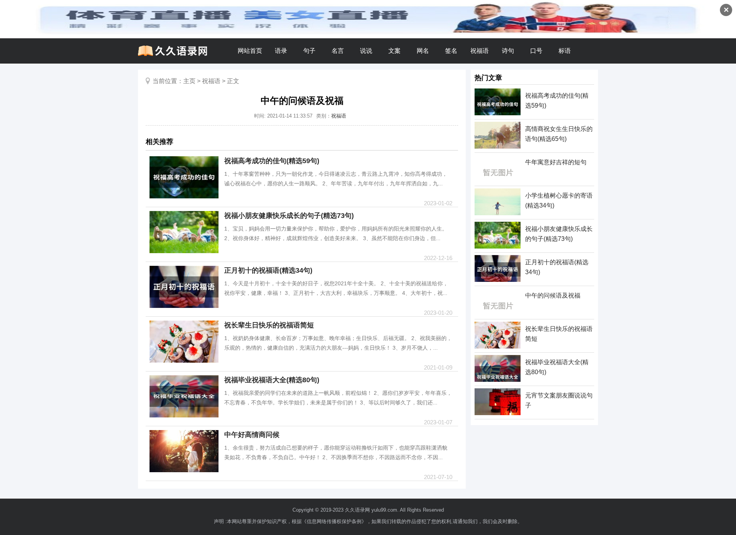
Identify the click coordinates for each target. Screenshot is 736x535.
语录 (281, 50)
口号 (536, 50)
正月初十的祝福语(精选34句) (268, 270)
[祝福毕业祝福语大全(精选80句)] (184, 396)
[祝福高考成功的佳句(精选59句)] (184, 176)
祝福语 (479, 50)
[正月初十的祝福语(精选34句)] (184, 286)
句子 (309, 50)
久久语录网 (357, 510)
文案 (394, 50)
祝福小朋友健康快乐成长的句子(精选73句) (289, 215)
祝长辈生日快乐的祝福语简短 (269, 325)
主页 (189, 81)
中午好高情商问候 (251, 434)
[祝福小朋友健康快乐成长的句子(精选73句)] (184, 231)
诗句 (508, 50)
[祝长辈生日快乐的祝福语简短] (184, 341)
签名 (451, 50)
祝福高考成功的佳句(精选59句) (271, 161)
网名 (423, 50)
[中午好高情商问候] (184, 450)
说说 (366, 50)
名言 (338, 50)
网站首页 (250, 50)
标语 (565, 50)
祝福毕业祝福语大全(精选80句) (271, 380)
